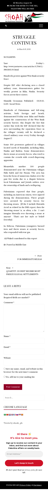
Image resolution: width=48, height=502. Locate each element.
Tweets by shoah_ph (13, 423)
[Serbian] (19, 415)
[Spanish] (22, 415)
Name (7, 336)
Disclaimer (37, 485)
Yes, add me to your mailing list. (20, 377)
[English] (12, 415)
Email (7, 347)
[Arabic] (5, 415)
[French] (15, 415)
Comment (9, 302)
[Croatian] (10, 415)
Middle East (21, 245)
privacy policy (30, 470)
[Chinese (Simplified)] (7, 415)
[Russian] (17, 415)
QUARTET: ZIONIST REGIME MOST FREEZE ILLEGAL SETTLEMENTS (23, 271)
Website (7, 358)
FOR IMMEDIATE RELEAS (29, 257)
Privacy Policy (25, 485)
